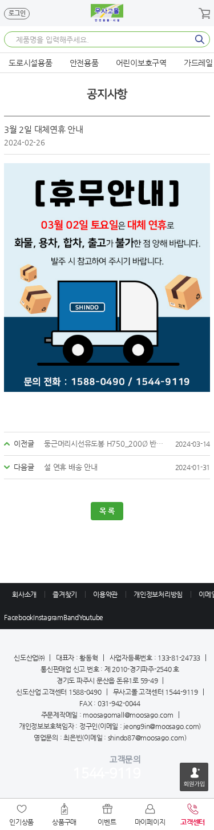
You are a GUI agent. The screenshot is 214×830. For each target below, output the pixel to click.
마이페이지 (150, 822)
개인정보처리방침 (158, 594)
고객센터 (192, 822)
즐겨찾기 (65, 594)
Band (71, 617)
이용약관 (105, 594)
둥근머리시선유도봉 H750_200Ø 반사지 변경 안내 (106, 443)
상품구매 (64, 822)
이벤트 (107, 822)
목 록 (107, 511)
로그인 (17, 13)
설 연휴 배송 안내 (71, 467)
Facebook (18, 617)
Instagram (48, 617)
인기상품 (21, 822)
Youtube (91, 617)
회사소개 (24, 594)
